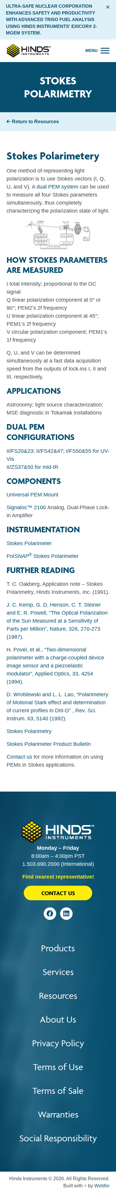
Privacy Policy (58, 1043)
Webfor (101, 1185)
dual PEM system (57, 187)
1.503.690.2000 (40, 864)
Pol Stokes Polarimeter (43, 556)
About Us (58, 1019)
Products (58, 948)
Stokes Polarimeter (29, 543)
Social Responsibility (58, 1138)
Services (58, 971)
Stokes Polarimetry (29, 731)
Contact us (19, 757)
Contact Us (58, 893)
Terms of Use (58, 1066)
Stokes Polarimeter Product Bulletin (49, 744)
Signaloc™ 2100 (26, 507)
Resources (58, 995)
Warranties (58, 1114)
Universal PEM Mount (32, 495)
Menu (91, 50)
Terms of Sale (58, 1090)
